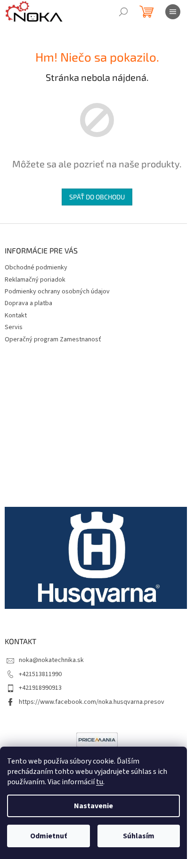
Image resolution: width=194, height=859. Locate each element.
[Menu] (172, 11)
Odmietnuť (48, 836)
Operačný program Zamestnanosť (53, 339)
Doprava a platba (28, 303)
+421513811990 (40, 674)
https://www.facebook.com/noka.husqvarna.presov (91, 702)
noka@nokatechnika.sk (51, 660)
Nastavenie (93, 806)
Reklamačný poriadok (35, 279)
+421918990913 (40, 688)
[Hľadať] (123, 11)
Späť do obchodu (97, 197)
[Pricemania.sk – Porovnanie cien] (97, 739)
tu (99, 782)
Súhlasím (138, 836)
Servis (14, 327)
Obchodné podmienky (36, 267)
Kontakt (16, 315)
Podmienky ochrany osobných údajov (57, 291)
